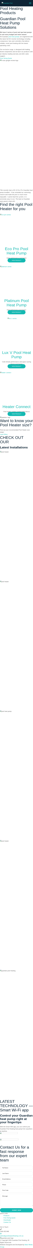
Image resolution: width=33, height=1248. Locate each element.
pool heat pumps (14, 37)
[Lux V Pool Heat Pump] (16, 332)
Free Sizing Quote (9, 1218)
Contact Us (7, 1222)
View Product (16, 260)
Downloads (7, 1220)
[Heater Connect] (16, 387)
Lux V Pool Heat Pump (16, 354)
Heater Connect (17, 406)
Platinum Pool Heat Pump (16, 302)
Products (6, 1215)
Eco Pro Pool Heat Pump (16, 251)
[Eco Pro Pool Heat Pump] (16, 229)
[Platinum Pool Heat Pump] (16, 281)
